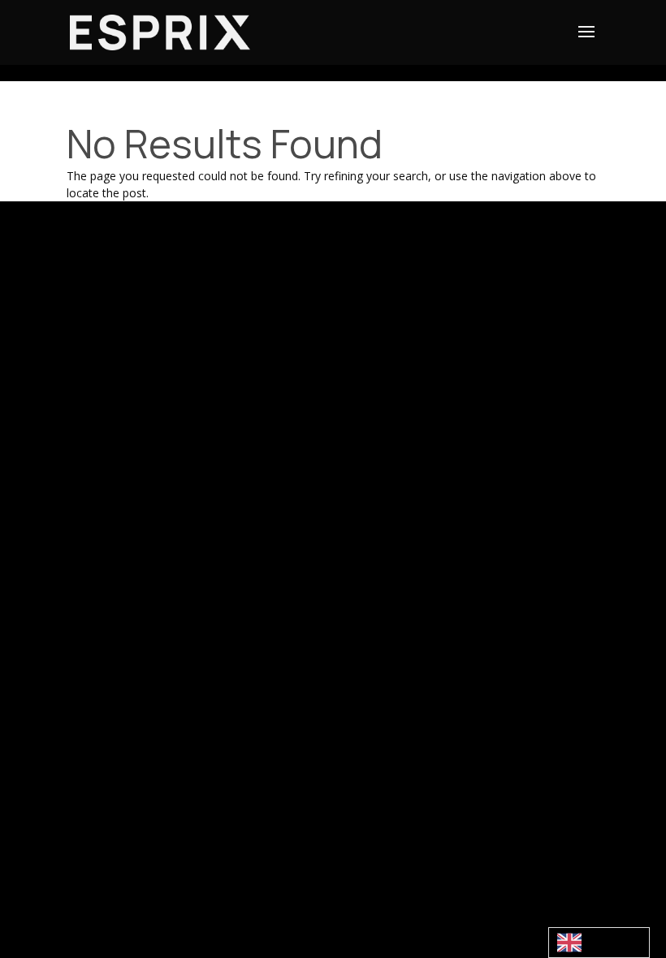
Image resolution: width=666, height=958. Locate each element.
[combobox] (599, 942)
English (599, 942)
